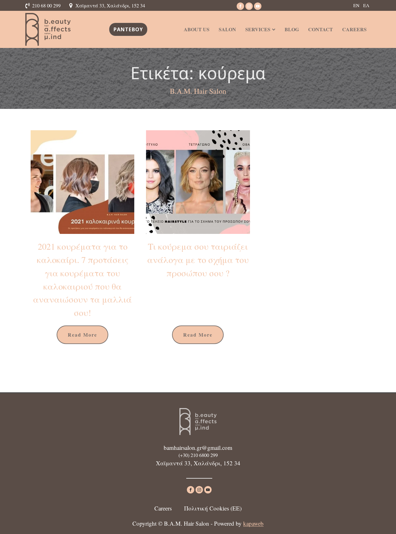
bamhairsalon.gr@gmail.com (198, 447)
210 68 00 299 (46, 5)
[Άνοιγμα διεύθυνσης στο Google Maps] (71, 5)
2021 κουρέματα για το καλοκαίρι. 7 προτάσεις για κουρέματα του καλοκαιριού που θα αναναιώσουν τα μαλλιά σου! (82, 279)
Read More (82, 334)
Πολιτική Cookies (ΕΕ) (213, 508)
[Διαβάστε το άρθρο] (82, 182)
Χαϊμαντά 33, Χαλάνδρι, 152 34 (110, 5)
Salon (227, 29)
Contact (320, 29)
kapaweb (253, 523)
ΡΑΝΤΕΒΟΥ (128, 29)
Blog (292, 29)
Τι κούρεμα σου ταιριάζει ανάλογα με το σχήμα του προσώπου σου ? (198, 259)
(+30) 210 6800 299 (198, 455)
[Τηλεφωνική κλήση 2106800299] (28, 5)
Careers (354, 29)
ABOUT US (196, 29)
